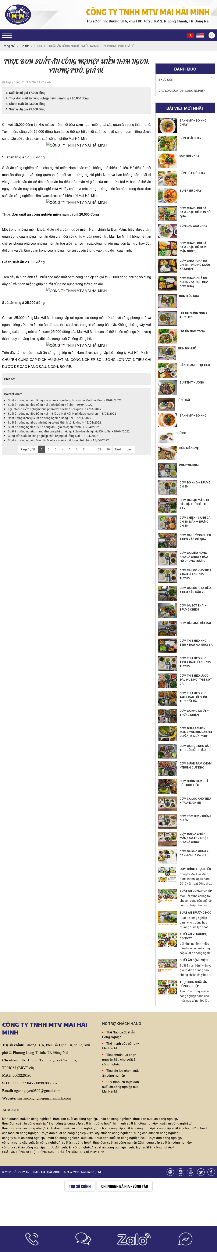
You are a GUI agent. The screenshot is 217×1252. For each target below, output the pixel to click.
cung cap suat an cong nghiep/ (157, 1133)
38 (99, 449)
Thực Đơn (166, 80)
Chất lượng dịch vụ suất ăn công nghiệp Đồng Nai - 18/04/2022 (49, 418)
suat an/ (87, 1138)
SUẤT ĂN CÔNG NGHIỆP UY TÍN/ (80, 1152)
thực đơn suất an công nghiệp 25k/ (118, 1142)
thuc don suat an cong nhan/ (23, 1128)
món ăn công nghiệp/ (63, 1138)
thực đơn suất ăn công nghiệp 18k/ (27, 1123)
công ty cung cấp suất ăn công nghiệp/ (31, 1142)
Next (118, 449)
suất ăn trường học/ (76, 1142)
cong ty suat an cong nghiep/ (23, 1138)
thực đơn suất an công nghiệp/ (75, 1118)
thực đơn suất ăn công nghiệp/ (70, 1147)
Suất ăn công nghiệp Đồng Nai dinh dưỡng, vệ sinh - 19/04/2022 (50, 405)
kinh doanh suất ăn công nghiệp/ (26, 1118)
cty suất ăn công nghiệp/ (113, 1133)
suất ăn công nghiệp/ (158, 1147)
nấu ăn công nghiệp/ (115, 1118)
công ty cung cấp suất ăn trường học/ (83, 1123)
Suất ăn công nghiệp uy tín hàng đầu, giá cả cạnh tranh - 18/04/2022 (53, 427)
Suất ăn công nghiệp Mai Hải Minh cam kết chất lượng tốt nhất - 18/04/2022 (58, 440)
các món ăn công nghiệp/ (21, 1133)
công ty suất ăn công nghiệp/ (23, 1147)
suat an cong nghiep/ (110, 1147)
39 (108, 449)
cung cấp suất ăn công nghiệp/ (169, 1142)
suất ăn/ (134, 1147)
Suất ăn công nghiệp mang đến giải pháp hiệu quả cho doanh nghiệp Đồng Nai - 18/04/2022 (69, 431)
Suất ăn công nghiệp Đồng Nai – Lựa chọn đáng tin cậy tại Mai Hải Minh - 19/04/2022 (65, 400)
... (91, 449)
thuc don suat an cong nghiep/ (155, 1118)
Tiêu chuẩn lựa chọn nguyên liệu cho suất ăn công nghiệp (119, 1059)
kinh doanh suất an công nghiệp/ (71, 1128)
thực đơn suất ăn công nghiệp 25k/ (67, 1133)
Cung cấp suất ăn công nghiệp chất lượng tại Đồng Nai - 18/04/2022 (53, 436)
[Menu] (7, 35)
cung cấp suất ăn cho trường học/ (182, 1128)
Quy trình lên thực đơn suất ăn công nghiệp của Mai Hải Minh (120, 1086)
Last (129, 449)
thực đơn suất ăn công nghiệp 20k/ (121, 1138)
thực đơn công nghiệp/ (165, 1138)
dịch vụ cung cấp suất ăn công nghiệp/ (126, 1128)
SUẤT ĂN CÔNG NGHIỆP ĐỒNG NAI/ (28, 1152)
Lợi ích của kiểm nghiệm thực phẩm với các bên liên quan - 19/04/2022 (54, 409)
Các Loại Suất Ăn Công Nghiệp (182, 91)
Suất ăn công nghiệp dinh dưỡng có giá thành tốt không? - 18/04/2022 (54, 422)
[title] (32, 1239)
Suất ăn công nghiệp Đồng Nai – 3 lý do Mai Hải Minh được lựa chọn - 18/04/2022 (62, 413)
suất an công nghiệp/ (176, 1123)
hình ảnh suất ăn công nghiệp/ (135, 1123)
